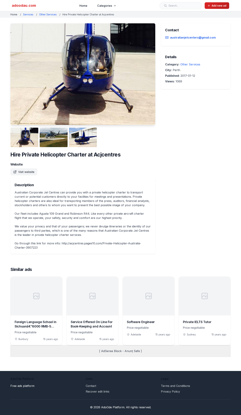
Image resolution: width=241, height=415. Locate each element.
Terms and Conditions (175, 386)
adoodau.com (24, 5)
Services (28, 14)
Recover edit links (97, 391)
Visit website (26, 172)
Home (83, 5)
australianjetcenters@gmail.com (193, 37)
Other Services (48, 14)
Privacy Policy (170, 391)
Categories (104, 5)
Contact (91, 386)
